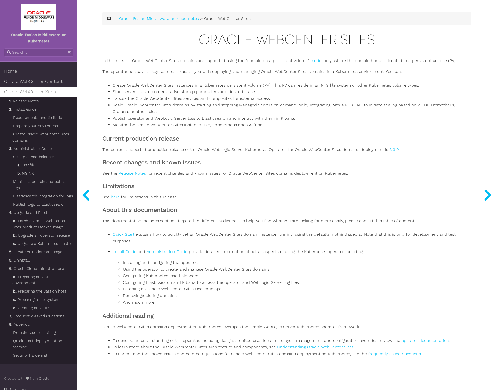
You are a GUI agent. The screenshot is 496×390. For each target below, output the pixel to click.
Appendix (19, 324)
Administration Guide (30, 148)
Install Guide (22, 109)
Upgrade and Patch (29, 212)
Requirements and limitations (40, 117)
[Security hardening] (86, 195)
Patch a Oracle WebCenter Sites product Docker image (39, 224)
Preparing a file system (36, 299)
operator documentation (425, 340)
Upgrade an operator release (41, 235)
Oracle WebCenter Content (33, 81)
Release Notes (24, 101)
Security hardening (30, 355)
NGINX (25, 173)
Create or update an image (35, 252)
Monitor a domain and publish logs (40, 184)
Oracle (44, 378)
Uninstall (19, 260)
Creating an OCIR (31, 307)
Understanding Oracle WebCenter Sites (315, 347)
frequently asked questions (394, 353)
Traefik (25, 165)
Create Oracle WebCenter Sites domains (40, 137)
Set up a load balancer (33, 157)
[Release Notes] (487, 195)
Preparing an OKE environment (30, 279)
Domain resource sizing (34, 332)
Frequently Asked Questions (37, 316)
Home (10, 71)
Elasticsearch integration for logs (43, 196)
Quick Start (123, 234)
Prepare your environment (37, 126)
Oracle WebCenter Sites (30, 91)
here (115, 197)
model (316, 60)
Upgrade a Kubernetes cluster (42, 243)
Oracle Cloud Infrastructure (36, 268)
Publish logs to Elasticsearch (39, 204)
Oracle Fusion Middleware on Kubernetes (159, 18)
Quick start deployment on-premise (38, 344)
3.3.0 (394, 149)
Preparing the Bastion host (39, 291)
